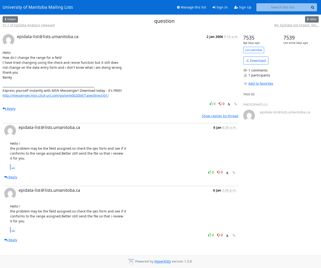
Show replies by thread (220, 116)
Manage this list (193, 7)
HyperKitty (162, 261)
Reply (11, 108)
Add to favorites (260, 83)
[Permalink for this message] (235, 104)
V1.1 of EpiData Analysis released (29, 25)
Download (257, 60)
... (13, 166)
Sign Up (244, 7)
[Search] (313, 7)
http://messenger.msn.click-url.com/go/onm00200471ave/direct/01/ (56, 95)
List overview (253, 50)
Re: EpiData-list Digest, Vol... (296, 25)
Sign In (221, 7)
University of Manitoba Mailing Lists (38, 7)
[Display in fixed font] (229, 104)
